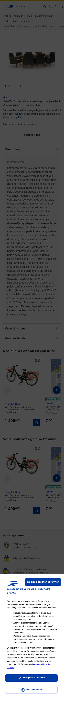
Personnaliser (34, 690)
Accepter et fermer (33, 678)
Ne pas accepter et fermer (43, 582)
